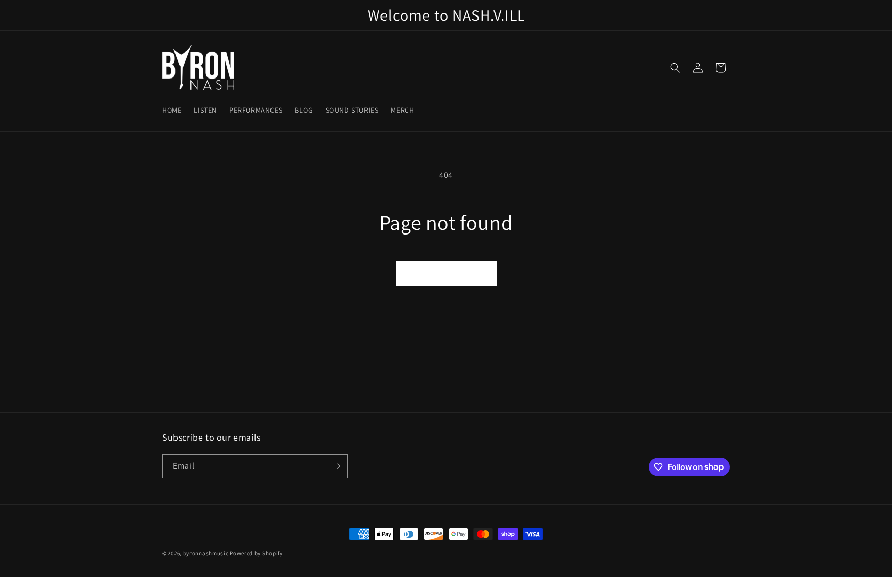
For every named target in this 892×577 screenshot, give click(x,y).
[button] (675, 67)
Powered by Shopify (256, 553)
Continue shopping (446, 273)
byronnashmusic (206, 553)
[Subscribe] (336, 466)
